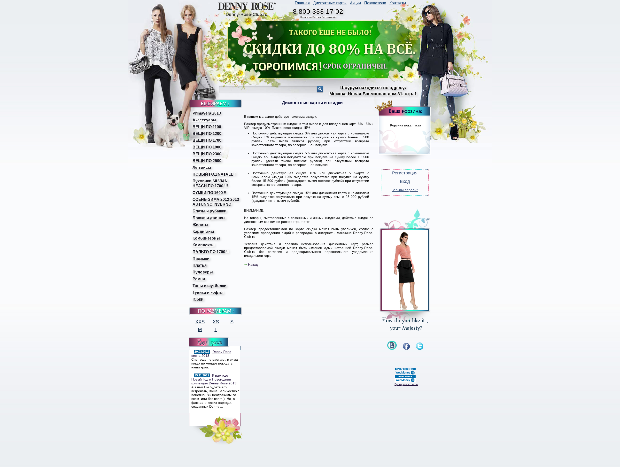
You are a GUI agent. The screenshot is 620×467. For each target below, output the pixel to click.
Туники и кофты (208, 292)
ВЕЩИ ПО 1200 (207, 134)
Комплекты (204, 245)
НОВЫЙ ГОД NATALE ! (214, 174)
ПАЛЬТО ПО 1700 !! (211, 252)
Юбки (198, 299)
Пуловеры (203, 272)
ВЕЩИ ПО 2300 (207, 154)
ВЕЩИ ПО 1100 (207, 127)
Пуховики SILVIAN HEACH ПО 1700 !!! (210, 183)
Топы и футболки (209, 286)
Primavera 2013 (207, 113)
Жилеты (200, 225)
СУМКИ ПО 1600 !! (209, 193)
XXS (200, 321)
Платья (200, 265)
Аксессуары (204, 120)
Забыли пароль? (405, 190)
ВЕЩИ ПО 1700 (207, 140)
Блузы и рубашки (209, 211)
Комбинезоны (206, 238)
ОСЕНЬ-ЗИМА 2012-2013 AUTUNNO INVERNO (216, 201)
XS (216, 321)
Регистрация (405, 173)
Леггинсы (202, 167)
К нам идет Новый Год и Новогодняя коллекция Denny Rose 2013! (214, 379)
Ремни (199, 279)
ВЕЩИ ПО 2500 (207, 161)
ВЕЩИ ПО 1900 (207, 147)
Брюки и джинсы (209, 218)
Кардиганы (203, 231)
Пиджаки (201, 259)
